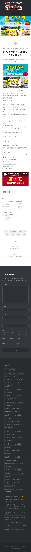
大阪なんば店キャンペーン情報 (14, 402)
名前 (4, 306)
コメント (5, 284)
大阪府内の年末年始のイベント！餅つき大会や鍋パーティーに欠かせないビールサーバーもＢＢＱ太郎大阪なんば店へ (15, 506)
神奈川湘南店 (6, 48)
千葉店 (8, 392)
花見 (7, 482)
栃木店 (8, 441)
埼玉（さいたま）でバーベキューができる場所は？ (15, 513)
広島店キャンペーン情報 (13, 415)
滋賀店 (9, 453)
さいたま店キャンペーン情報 (14, 373)
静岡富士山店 (10, 486)
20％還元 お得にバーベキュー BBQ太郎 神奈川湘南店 (7, 214)
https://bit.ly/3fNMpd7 (9, 159)
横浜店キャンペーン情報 (13, 450)
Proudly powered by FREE (11, 546)
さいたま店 (10, 370)
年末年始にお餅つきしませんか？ (13, 522)
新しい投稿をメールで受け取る (12, 344)
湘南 (7, 234)
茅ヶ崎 (18, 234)
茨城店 (15, 482)
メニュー (16, 12)
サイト (4, 322)
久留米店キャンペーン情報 (13, 382)
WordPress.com (16, 548)
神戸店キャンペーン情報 (13, 470)
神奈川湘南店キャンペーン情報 (19, 48)
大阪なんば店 (10, 399)
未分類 (8, 424)
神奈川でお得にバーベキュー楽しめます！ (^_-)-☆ (21, 203)
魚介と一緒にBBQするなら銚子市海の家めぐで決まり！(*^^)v (14, 500)
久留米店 (18, 379)
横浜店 (8, 447)
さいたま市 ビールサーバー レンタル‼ (15, 525)
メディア (8, 379)
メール (4, 314)
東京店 (8, 428)
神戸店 (8, 466)
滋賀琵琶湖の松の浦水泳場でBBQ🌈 (13, 496)
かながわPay (13, 231)
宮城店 (8, 411)
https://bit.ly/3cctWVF (9, 164)
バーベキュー (22, 231)
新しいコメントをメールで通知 (12, 338)
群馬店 (8, 476)
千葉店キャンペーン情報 (13, 395)
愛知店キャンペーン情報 (13, 421)
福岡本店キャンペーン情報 (14, 473)
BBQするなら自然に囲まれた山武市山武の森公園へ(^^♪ (14, 518)
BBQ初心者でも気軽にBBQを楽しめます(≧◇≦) (15, 530)
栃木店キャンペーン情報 (13, 444)
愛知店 (8, 418)
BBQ (6, 231)
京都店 (9, 386)
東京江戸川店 (10, 434)
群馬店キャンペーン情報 (13, 479)
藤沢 (24, 234)
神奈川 (12, 234)
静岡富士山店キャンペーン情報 (14, 489)
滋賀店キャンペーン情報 (13, 457)
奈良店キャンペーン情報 (13, 408)
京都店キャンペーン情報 (13, 389)
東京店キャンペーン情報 (13, 431)
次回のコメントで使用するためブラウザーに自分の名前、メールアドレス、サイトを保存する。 (15, 333)
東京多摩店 (18, 424)
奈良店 (8, 405)
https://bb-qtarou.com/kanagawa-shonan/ (14, 154)
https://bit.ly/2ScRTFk (8, 168)
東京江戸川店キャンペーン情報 (14, 437)
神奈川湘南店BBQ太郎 (12, 59)
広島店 (17, 411)
